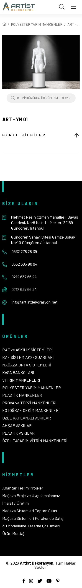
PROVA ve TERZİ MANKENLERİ (29, 402)
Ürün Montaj (13, 533)
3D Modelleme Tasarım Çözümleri (31, 525)
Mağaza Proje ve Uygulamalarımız (31, 495)
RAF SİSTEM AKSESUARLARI (28, 357)
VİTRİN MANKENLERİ (21, 380)
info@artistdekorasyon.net (34, 301)
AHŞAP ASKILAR (17, 425)
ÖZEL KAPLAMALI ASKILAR (26, 417)
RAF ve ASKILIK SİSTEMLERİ (27, 349)
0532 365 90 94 (24, 264)
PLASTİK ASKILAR (18, 433)
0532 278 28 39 (24, 251)
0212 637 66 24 (24, 276)
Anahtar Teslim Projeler (22, 487)
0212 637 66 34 (24, 289)
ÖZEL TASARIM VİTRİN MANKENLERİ (34, 440)
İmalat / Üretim (15, 503)
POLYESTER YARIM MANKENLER (36, 24)
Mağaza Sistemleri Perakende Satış (32, 518)
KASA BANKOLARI (18, 372)
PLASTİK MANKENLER (22, 395)
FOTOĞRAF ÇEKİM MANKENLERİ (31, 410)
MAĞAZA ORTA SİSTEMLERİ (26, 364)
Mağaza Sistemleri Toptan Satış (29, 510)
